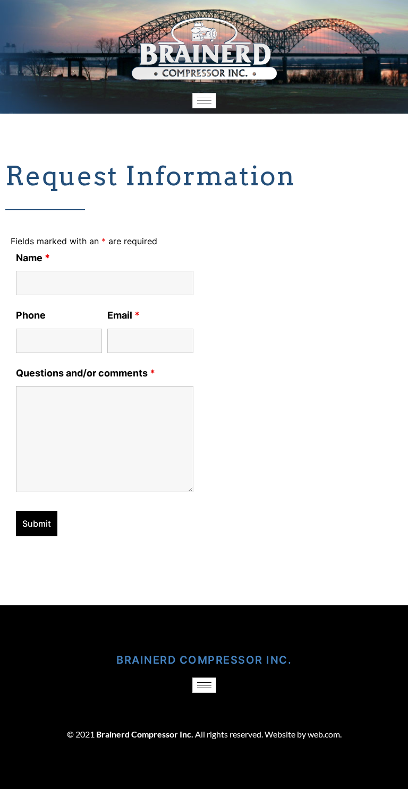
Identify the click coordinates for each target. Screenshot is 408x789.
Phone (31, 315)
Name (33, 257)
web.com (324, 734)
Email (123, 315)
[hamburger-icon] (204, 100)
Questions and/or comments (85, 373)
